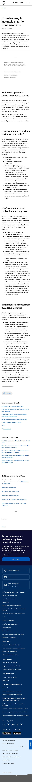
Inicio (4, 8)
